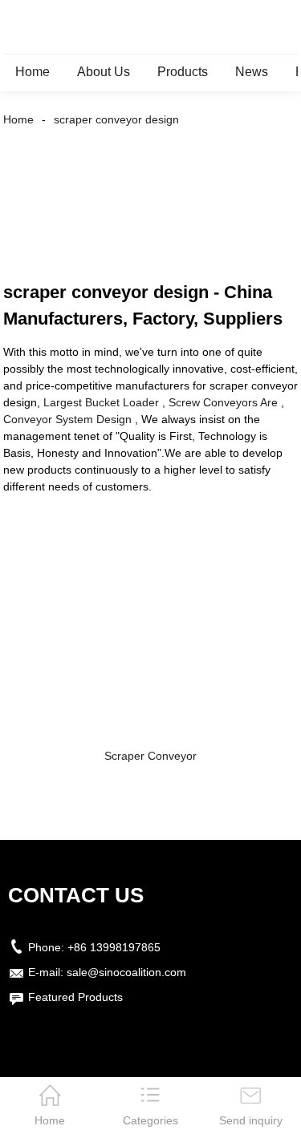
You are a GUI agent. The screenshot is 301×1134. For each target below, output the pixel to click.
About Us (103, 72)
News (251, 72)
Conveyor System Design (67, 419)
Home (32, 72)
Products (182, 72)
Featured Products (75, 997)
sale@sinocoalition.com (126, 972)
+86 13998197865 (114, 947)
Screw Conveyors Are (223, 402)
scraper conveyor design (116, 119)
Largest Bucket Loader (101, 402)
